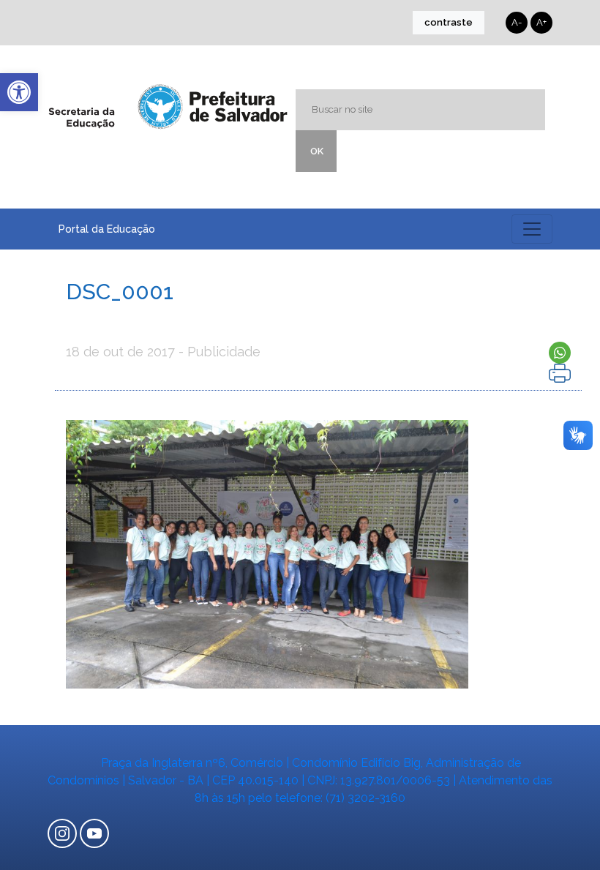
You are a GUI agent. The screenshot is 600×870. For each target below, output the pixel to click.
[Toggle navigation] (531, 229)
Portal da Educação (107, 229)
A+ (541, 22)
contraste (448, 22)
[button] (19, 92)
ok (316, 151)
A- (516, 22)
